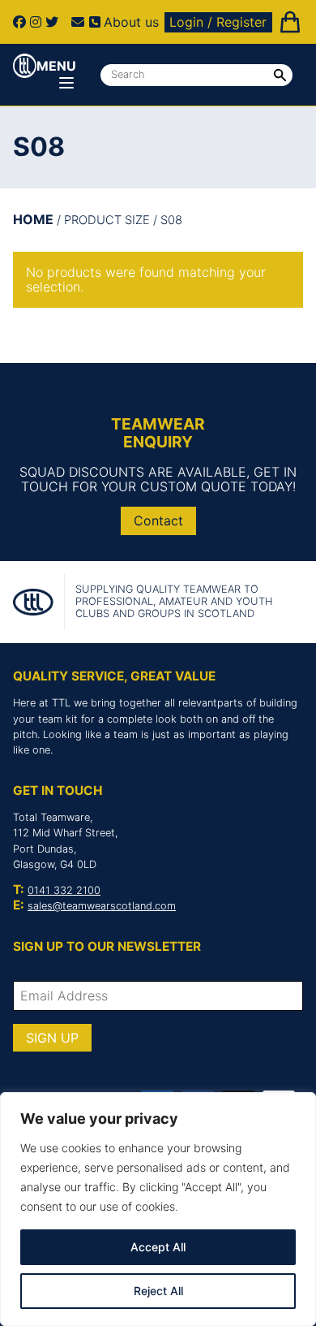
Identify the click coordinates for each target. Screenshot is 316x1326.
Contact (158, 520)
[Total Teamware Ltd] (24, 66)
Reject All (158, 1291)
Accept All (158, 1247)
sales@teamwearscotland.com (102, 906)
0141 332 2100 (64, 890)
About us (131, 22)
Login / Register (218, 22)
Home (33, 219)
